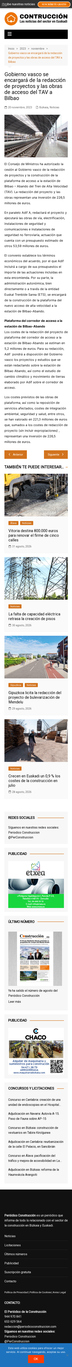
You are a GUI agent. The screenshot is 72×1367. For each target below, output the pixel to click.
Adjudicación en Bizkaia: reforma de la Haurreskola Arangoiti (33, 1172)
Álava (13, 523)
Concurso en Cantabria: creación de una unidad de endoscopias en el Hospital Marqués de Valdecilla (34, 1102)
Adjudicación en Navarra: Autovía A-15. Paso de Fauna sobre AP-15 (33, 1116)
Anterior (18, 454)
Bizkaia (43, 107)
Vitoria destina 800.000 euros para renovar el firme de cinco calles (33, 535)
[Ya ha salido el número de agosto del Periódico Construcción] (35, 959)
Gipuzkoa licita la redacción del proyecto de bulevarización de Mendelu (34, 697)
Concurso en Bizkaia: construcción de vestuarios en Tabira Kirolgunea (33, 1130)
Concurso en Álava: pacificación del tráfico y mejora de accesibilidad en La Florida (34, 1158)
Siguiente (53, 454)
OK (36, 1359)
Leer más (14, 1002)
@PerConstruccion (20, 837)
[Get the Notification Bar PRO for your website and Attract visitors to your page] (4, 4)
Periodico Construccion (24, 832)
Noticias (54, 107)
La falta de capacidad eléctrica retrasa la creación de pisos (34, 616)
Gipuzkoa (15, 685)
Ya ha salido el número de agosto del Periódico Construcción (33, 993)
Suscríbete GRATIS (54, 4)
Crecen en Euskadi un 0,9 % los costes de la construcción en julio (34, 781)
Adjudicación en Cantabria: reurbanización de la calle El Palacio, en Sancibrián (35, 1144)
